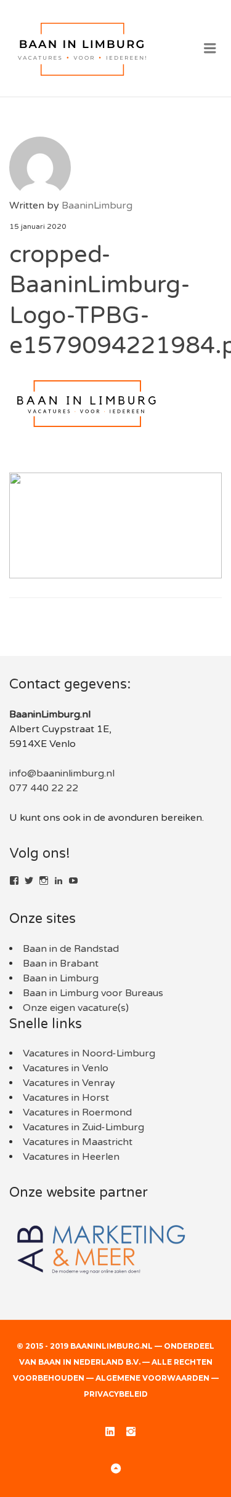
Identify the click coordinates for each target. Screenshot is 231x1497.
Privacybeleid (116, 1394)
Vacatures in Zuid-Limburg (83, 1127)
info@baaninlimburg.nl (62, 773)
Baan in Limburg (61, 978)
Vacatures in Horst (66, 1098)
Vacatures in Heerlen (71, 1157)
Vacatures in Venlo (65, 1068)
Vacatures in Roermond (77, 1112)
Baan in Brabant (61, 963)
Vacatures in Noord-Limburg (89, 1053)
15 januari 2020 (38, 226)
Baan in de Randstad (71, 949)
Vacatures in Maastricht (77, 1142)
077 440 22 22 (43, 788)
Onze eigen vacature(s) (76, 1008)
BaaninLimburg (97, 205)
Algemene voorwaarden (152, 1378)
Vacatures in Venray (69, 1083)
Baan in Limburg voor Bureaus (93, 993)
